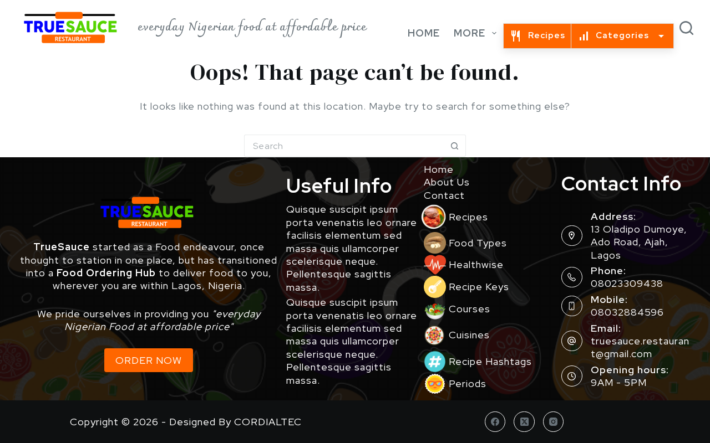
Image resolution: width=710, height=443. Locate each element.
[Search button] (455, 146)
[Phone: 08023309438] (571, 277)
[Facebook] (495, 421)
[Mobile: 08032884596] (571, 306)
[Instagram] (553, 421)
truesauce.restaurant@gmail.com (640, 347)
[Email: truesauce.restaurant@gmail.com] (571, 341)
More (469, 33)
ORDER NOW (148, 360)
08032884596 (627, 312)
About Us (447, 182)
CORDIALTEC (268, 421)
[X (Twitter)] (524, 421)
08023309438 (627, 283)
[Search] (686, 28)
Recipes (546, 35)
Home (424, 33)
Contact (444, 195)
